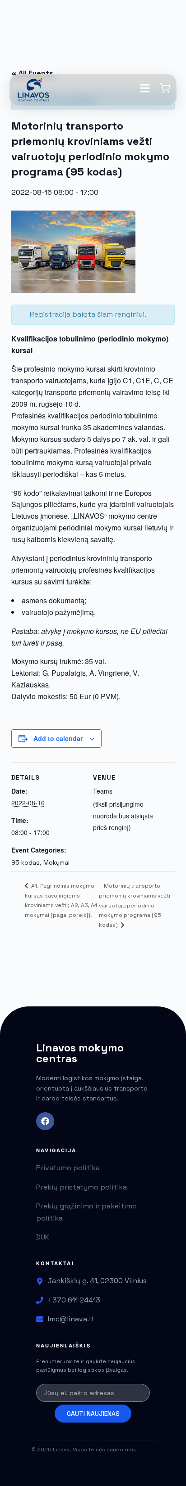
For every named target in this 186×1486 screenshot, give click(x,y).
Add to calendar (58, 738)
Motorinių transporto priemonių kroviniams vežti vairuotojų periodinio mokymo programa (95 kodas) (134, 905)
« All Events (32, 73)
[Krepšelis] (164, 91)
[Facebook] (45, 1121)
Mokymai (56, 862)
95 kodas (25, 862)
